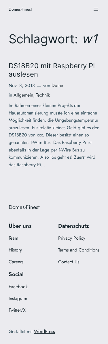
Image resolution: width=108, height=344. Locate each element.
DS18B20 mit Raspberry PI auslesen (52, 70)
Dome (57, 85)
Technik (43, 95)
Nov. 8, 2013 (22, 85)
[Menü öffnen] (95, 9)
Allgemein (23, 95)
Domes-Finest (20, 9)
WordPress (44, 331)
